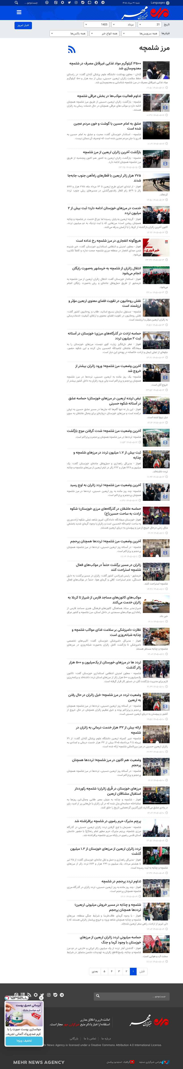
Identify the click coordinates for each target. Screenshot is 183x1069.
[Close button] (41, 998)
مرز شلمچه (154, 48)
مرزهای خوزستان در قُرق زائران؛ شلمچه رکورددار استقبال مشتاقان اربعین (108, 791)
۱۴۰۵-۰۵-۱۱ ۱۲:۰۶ (156, 654)
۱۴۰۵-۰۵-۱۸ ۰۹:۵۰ (155, 88)
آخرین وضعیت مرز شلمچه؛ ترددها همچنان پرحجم (105, 541)
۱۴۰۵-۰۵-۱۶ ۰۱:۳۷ (155, 115)
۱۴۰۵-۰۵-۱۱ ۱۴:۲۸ (155, 589)
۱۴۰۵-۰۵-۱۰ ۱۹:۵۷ (155, 719)
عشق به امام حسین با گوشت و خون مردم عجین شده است (107, 127)
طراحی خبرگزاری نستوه (150, 1062)
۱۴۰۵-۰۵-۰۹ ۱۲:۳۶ (155, 873)
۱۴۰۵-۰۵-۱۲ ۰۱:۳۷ (128, 501)
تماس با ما (90, 1038)
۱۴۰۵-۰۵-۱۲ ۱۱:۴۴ (155, 477)
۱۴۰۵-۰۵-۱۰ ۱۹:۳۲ (155, 752)
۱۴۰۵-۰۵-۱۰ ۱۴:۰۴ (155, 813)
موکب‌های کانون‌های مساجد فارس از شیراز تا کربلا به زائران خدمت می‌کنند (104, 600)
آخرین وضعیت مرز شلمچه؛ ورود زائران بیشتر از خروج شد (108, 369)
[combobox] (150, 24)
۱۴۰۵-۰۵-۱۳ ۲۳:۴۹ (155, 260)
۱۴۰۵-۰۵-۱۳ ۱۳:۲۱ (155, 358)
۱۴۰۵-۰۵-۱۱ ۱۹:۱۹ (156, 533)
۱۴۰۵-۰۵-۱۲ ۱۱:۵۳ (128, 442)
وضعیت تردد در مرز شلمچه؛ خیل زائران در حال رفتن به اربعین (104, 698)
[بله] (55, 995)
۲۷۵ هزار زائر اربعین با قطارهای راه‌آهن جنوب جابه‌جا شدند (104, 178)
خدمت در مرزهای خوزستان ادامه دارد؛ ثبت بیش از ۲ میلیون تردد (104, 211)
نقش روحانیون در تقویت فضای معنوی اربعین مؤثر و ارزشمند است (105, 304)
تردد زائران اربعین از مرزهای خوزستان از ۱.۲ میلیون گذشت (105, 852)
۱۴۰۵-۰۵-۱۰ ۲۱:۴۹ (155, 687)
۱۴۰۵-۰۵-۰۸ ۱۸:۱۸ (155, 962)
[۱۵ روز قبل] (156, 103)
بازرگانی (74, 1038)
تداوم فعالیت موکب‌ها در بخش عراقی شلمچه (109, 96)
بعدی (95, 971)
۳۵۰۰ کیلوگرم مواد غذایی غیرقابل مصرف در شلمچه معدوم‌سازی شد (105, 66)
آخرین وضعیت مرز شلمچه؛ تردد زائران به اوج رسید (105, 485)
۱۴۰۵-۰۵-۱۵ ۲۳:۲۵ (128, 167)
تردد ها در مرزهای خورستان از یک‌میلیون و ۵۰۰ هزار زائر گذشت (105, 665)
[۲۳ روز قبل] (156, 944)
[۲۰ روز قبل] (156, 515)
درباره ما (106, 1038)
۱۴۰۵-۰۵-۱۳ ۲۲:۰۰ (155, 293)
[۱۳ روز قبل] (156, 70)
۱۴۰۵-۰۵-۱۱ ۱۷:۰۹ (129, 557)
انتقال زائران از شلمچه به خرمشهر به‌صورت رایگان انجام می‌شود (106, 271)
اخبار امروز (23, 25)
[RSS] (72, 50)
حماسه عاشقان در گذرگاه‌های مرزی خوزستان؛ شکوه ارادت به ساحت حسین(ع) (105, 512)
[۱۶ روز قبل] (156, 159)
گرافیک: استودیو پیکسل (118, 1062)
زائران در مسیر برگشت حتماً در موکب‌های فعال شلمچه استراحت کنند (108, 568)
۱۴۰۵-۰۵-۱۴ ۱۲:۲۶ (155, 233)
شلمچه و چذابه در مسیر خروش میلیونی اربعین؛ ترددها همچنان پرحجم (108, 908)
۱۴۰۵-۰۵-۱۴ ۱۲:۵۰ (155, 200)
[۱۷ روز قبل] (156, 182)
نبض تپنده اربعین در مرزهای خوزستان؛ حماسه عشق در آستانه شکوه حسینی (105, 401)
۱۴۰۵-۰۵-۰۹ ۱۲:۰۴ (155, 929)
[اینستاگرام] (49, 995)
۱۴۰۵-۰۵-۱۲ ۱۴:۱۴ (155, 423)
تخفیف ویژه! (24, 1041)
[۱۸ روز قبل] (156, 247)
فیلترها (166, 33)
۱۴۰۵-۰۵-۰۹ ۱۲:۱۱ (129, 897)
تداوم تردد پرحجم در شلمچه (121, 881)
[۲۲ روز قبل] (156, 828)
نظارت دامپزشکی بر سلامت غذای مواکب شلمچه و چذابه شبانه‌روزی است (106, 633)
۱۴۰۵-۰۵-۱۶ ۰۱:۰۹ (156, 144)
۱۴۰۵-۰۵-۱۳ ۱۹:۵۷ (155, 325)
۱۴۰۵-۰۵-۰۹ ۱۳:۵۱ (155, 841)
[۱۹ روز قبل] (156, 373)
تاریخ (167, 24)
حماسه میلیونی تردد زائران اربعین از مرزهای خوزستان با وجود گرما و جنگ (110, 940)
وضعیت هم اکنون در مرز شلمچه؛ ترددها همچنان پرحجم (106, 763)
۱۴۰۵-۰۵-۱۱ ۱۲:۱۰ (156, 622)
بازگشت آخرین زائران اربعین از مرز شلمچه (112, 152)
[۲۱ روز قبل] (156, 669)
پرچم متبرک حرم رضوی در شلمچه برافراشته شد (108, 821)
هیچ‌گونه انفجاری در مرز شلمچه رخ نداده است (108, 241)
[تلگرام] (61, 995)
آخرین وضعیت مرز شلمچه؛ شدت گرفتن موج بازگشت (104, 431)
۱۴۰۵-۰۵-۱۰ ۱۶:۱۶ (156, 780)
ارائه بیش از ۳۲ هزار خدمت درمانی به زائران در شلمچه (108, 730)
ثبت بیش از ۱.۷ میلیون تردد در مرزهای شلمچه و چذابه (107, 455)
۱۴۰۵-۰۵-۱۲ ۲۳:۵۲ (155, 390)
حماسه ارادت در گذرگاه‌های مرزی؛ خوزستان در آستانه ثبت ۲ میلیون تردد (104, 336)
